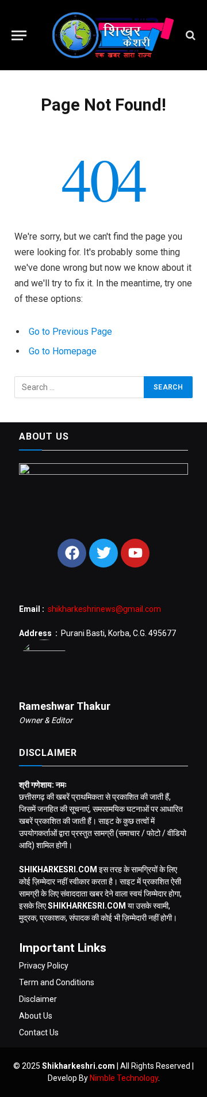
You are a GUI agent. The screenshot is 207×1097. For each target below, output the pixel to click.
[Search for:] (79, 387)
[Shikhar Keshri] (109, 35)
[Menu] (19, 35)
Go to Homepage (63, 351)
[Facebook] (71, 553)
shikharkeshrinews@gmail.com (104, 609)
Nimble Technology (124, 1078)
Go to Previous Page (70, 331)
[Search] (189, 35)
